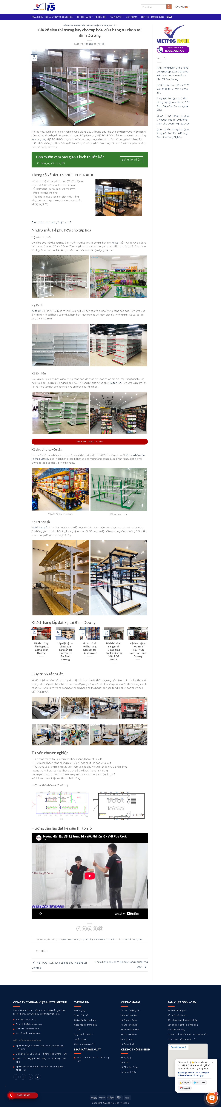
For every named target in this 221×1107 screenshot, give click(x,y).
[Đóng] (212, 1063)
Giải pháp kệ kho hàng (85, 1020)
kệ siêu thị (100, 17)
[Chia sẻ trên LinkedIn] (100, 928)
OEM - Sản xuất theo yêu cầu (182, 1039)
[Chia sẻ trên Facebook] (78, 928)
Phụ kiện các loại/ (176, 1029)
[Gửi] (169, 6)
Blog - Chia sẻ (81, 1015)
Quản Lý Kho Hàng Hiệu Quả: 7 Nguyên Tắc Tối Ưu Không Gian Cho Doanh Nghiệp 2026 (173, 119)
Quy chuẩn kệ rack (83, 1034)
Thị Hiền (101, 44)
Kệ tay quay (127, 1039)
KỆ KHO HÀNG (84, 17)
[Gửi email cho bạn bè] (89, 928)
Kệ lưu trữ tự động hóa (58, 17)
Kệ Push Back (127, 1044)
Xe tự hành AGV (128, 1072)
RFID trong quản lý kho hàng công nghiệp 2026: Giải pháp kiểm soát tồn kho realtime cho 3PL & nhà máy (172, 73)
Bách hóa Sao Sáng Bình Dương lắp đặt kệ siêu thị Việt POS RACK (114, 651)
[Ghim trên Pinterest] (95, 928)
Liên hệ (145, 17)
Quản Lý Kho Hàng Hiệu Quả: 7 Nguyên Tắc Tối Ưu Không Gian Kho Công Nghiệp (173, 133)
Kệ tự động (126, 1057)
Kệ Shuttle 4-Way (129, 1067)
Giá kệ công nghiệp (130, 1010)
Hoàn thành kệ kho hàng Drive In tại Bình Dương (90, 648)
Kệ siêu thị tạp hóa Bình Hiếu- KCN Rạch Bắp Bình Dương (138, 650)
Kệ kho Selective (129, 1015)
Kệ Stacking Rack (129, 1024)
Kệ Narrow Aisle (129, 1034)
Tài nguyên (116, 17)
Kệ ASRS (125, 1062)
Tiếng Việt (179, 7)
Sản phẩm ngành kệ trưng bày (183, 1024)
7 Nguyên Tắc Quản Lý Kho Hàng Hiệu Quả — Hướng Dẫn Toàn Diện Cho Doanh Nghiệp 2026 (173, 104)
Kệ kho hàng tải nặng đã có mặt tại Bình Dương (41, 648)
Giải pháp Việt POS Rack (97, 25)
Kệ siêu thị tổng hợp (177, 1010)
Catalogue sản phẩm (84, 1044)
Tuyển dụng (157, 17)
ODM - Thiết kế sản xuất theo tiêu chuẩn (187, 1034)
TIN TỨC (112, 25)
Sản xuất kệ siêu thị (177, 1015)
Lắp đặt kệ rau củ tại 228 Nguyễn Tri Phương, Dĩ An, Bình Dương (65, 651)
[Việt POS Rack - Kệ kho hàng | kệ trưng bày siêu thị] (44, 7)
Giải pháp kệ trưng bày (74, 25)
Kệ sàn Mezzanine (130, 1029)
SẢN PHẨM (131, 17)
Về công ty (79, 1010)
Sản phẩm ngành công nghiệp (183, 1020)
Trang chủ (37, 17)
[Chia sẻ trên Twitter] (84, 928)
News (169, 17)
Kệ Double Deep (129, 1020)
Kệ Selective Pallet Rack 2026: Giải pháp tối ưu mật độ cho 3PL (173, 89)
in (30, 1077)
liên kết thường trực (133, 939)
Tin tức (77, 1029)
